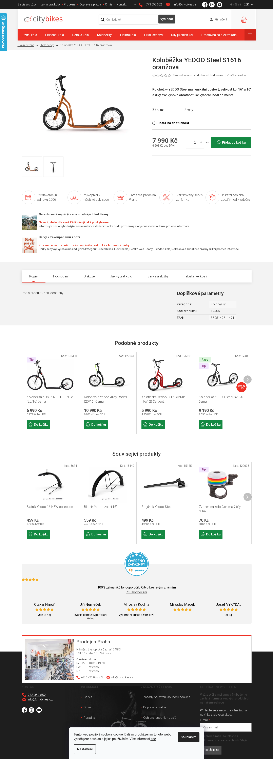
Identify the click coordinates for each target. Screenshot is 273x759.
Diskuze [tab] (89, 276)
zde (153, 739)
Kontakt (121, 4)
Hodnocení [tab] (61, 276)
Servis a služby (27, 4)
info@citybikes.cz (40, 699)
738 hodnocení (136, 592)
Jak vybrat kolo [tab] (121, 276)
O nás (109, 4)
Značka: (236, 75)
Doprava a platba (90, 4)
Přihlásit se (211, 750)
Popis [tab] (33, 276)
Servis (88, 697)
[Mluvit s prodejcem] (201, 123)
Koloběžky (218, 304)
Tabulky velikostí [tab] (195, 276)
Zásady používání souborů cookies (166, 697)
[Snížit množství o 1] (189, 142)
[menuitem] (29, 35)
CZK (246, 4)
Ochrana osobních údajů (159, 718)
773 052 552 (37, 695)
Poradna (89, 718)
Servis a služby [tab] (158, 276)
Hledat (166, 19)
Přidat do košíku (234, 142)
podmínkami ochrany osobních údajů (223, 740)
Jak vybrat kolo (50, 4)
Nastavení (85, 749)
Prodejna (69, 4)
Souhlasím (188, 737)
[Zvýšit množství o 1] (201, 142)
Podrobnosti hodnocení (208, 75)
